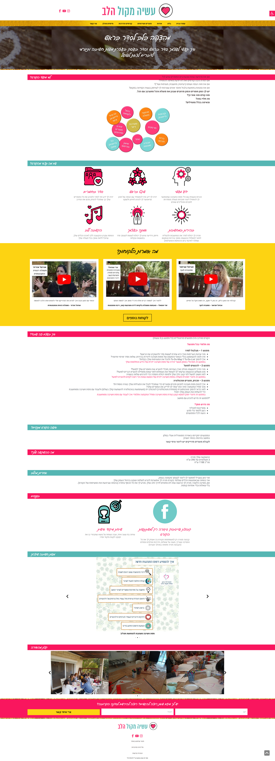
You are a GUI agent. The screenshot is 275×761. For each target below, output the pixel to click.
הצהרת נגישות (137, 753)
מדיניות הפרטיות (137, 747)
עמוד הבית (180, 23)
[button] (272, 13)
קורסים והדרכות (125, 23)
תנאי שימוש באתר (137, 741)
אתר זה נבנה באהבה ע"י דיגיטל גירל (137, 758)
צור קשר (93, 23)
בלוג (169, 23)
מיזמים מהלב (107, 23)
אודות (159, 23)
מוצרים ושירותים (145, 23)
